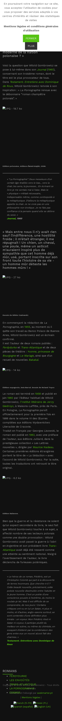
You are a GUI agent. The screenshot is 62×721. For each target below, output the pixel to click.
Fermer (31, 38)
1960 (51, 69)
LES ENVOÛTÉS (19, 680)
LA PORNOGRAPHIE (21, 688)
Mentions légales (31, 697)
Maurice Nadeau (43, 447)
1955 (27, 326)
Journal (11, 218)
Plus (31, 45)
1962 (32, 434)
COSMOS (14, 692)
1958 (38, 393)
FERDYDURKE (18, 676)
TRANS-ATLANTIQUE (22, 684)
